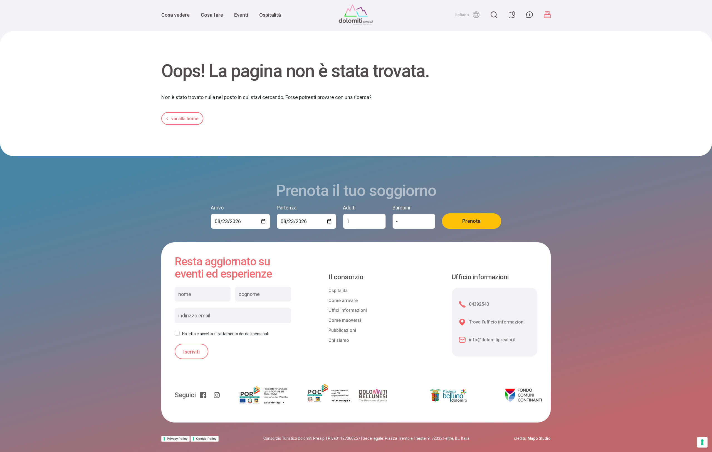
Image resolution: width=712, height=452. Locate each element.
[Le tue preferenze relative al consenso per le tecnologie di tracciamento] (702, 442)
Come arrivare (343, 300)
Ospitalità (270, 15)
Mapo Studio (539, 438)
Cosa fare (212, 15)
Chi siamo (338, 340)
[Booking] (547, 14)
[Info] (529, 14)
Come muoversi (344, 320)
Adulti (349, 208)
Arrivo (217, 208)
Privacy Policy (177, 439)
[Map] (511, 14)
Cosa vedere (175, 15)
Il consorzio (346, 277)
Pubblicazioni (342, 330)
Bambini (401, 208)
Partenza (286, 208)
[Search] (494, 14)
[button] (467, 14)
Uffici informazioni (347, 310)
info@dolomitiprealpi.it (492, 339)
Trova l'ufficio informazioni (497, 322)
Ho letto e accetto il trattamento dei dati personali (225, 334)
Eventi (241, 15)
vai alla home (184, 118)
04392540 (479, 304)
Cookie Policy (206, 439)
